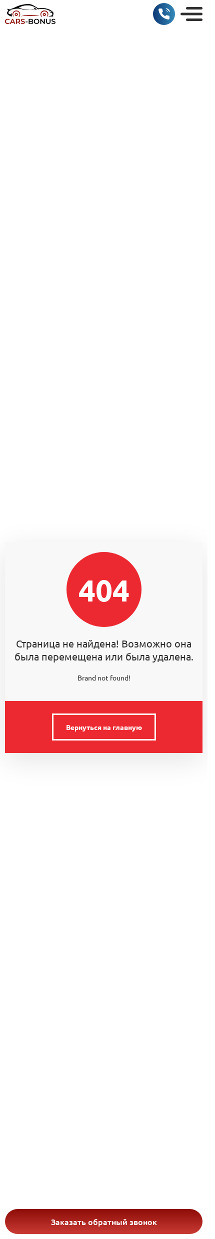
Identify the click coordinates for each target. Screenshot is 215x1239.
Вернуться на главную (104, 727)
